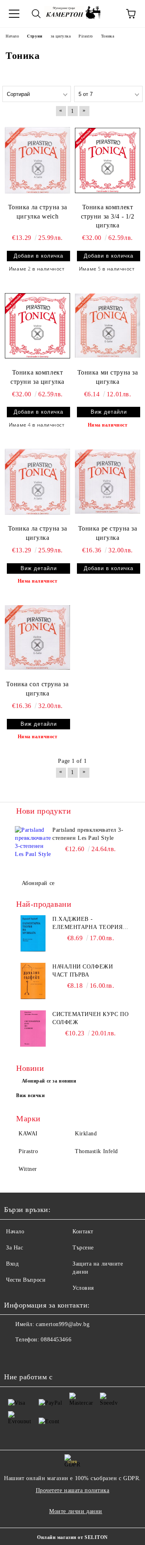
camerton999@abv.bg (62, 1324)
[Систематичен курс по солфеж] (33, 1028)
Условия (83, 1288)
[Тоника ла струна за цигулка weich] (37, 160)
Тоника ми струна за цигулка (107, 377)
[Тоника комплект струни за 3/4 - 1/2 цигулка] (107, 160)
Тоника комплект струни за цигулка (37, 377)
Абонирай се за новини (49, 1081)
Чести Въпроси (26, 1280)
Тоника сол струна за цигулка (37, 689)
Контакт (82, 1232)
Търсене (83, 1248)
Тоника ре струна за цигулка (107, 533)
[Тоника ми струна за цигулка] (107, 325)
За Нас (14, 1248)
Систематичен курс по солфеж (90, 1018)
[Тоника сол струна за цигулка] (37, 637)
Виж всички (30, 1095)
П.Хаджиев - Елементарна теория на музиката (87, 923)
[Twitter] (32, 1355)
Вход (12, 1264)
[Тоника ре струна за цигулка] (107, 482)
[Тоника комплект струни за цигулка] (37, 325)
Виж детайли (109, 412)
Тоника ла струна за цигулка (37, 533)
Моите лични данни (75, 1511)
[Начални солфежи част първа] (33, 981)
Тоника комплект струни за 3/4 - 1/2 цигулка (108, 216)
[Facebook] (14, 1355)
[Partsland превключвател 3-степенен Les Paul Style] (33, 844)
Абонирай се (38, 883)
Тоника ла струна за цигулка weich (37, 212)
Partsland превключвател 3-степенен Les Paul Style (88, 834)
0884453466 (56, 1340)
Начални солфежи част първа (82, 971)
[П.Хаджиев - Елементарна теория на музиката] (33, 933)
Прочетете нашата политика (73, 1490)
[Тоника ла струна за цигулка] (37, 482)
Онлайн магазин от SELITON (72, 1537)
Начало (15, 1232)
